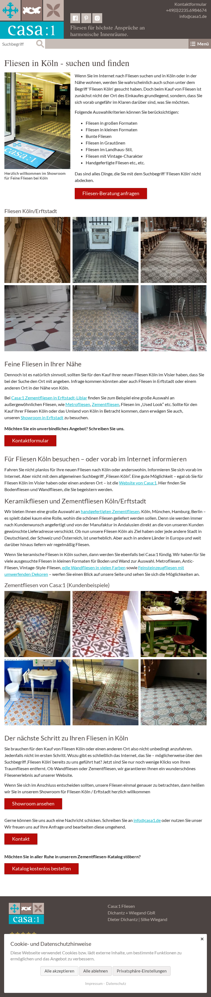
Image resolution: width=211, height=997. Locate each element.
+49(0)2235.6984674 (186, 10)
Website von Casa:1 (138, 482)
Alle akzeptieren (59, 970)
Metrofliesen (77, 404)
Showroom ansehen (33, 803)
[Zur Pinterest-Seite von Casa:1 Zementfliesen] (86, 18)
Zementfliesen (105, 404)
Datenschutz (116, 983)
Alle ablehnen (95, 970)
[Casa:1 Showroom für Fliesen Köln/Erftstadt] (37, 120)
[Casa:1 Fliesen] (32, 19)
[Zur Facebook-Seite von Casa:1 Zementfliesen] (75, 18)
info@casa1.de (193, 16)
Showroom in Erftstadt (42, 417)
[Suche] (40, 44)
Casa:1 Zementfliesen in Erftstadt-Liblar (49, 397)
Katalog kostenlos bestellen (41, 868)
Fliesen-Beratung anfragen (110, 193)
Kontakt (21, 839)
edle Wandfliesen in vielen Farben (94, 567)
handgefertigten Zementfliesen (110, 511)
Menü (203, 43)
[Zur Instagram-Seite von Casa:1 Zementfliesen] (97, 18)
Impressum (94, 983)
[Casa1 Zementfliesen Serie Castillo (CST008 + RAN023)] (37, 624)
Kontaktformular (190, 4)
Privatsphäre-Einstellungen (141, 970)
